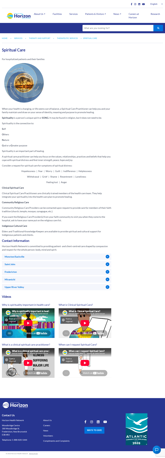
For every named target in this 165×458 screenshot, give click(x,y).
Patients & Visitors (94, 13)
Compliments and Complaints (56, 441)
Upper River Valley (14, 287)
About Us (38, 13)
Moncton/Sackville (14, 256)
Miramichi (10, 279)
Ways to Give (94, 430)
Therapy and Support (39, 38)
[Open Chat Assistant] (157, 450)
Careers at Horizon (134, 15)
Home (4, 38)
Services (73, 13)
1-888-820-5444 (19, 440)
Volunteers (48, 435)
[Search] (158, 28)
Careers (46, 425)
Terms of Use (33, 454)
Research (155, 13)
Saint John (10, 264)
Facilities (57, 13)
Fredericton (11, 271)
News (116, 13)
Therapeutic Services (67, 38)
